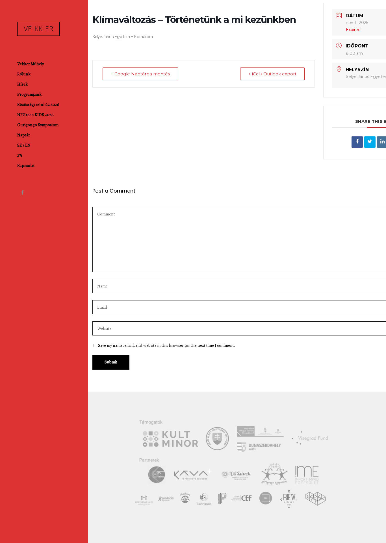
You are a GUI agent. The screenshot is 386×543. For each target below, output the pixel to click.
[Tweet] (370, 142)
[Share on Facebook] (357, 142)
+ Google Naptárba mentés (140, 74)
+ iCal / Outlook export (272, 74)
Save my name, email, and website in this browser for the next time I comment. (166, 345)
